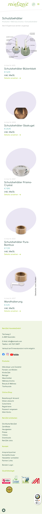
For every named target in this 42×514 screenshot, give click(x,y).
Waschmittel (7, 378)
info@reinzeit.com (15, 341)
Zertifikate (6, 427)
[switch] (37, 503)
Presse (4, 432)
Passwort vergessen (9, 409)
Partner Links (7, 461)
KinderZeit (6, 373)
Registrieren (6, 407)
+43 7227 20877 (14, 344)
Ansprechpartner (9, 452)
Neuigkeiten (6, 429)
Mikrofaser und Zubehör (12, 367)
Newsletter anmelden (10, 458)
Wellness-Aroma (17, 22)
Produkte (5, 22)
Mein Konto (6, 412)
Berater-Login (7, 465)
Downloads (6, 438)
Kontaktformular (8, 455)
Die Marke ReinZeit (9, 424)
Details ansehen (11, 78)
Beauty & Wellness (9, 384)
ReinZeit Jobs (7, 440)
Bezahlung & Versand (10, 398)
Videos (5, 435)
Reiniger (5, 375)
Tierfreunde (6, 386)
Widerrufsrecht (8, 401)
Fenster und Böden (9, 370)
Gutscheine (6, 404)
